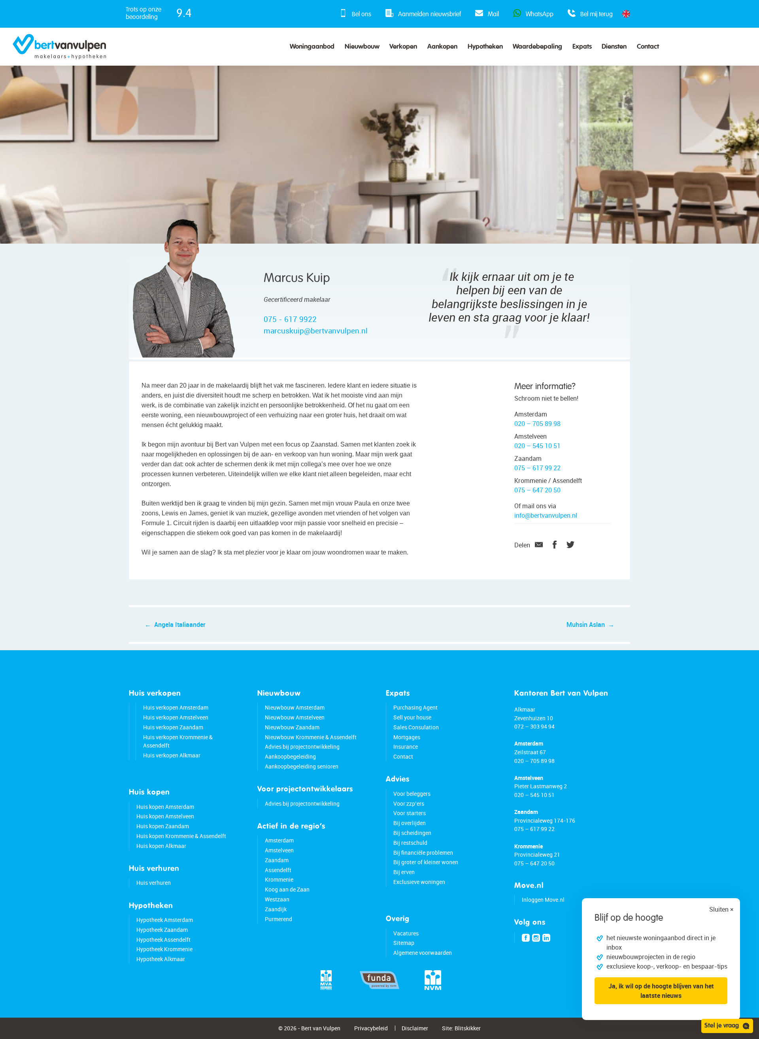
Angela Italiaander (180, 624)
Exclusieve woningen (419, 882)
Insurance (405, 746)
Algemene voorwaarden (422, 952)
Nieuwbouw (362, 47)
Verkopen (403, 47)
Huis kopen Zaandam (162, 826)
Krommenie (279, 879)
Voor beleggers (411, 793)
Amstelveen (279, 850)
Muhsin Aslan (585, 624)
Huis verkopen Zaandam (173, 727)
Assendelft (278, 870)
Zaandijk (276, 909)
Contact (648, 47)
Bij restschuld (410, 842)
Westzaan (277, 899)
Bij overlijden (409, 823)
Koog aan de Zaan (287, 889)
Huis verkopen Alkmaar (171, 755)
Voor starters (409, 813)
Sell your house (412, 717)
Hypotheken (485, 47)
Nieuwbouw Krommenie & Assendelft (311, 737)
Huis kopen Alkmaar (161, 846)
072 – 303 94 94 (534, 726)
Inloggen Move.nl (543, 899)
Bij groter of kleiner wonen (425, 862)
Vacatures (406, 933)
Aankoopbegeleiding (290, 756)
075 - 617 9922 (290, 319)
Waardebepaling (537, 47)
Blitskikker (468, 1028)
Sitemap (403, 942)
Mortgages (406, 737)
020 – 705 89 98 (537, 423)
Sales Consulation (416, 727)
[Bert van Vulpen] (59, 47)
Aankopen (442, 47)
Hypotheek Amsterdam (164, 920)
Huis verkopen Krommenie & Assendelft (178, 741)
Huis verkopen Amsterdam (175, 707)
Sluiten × (721, 909)
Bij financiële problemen (423, 852)
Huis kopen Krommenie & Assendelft (181, 836)
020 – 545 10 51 (537, 445)
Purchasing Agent (415, 707)
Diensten (614, 47)
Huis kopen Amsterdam (165, 806)
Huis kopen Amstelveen (165, 816)
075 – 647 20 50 (537, 490)
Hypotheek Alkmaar (160, 959)
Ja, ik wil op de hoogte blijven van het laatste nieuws (661, 991)
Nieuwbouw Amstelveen (295, 717)
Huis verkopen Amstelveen (175, 717)
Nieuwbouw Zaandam (292, 727)
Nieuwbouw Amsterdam (295, 707)
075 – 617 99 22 (537, 468)
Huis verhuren (153, 882)
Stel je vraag (721, 1026)
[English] (626, 14)
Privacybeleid (371, 1028)
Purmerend (278, 919)
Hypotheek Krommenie (164, 949)
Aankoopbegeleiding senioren (301, 766)
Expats (582, 47)
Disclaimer (415, 1028)
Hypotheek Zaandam (162, 929)
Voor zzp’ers (408, 803)
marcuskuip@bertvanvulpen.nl (316, 331)
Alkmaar (524, 709)
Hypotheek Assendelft (163, 939)
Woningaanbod (312, 47)
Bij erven (404, 872)
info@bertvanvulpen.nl (545, 515)
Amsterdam (279, 840)
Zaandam (277, 860)
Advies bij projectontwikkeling (302, 746)
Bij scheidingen (412, 832)
